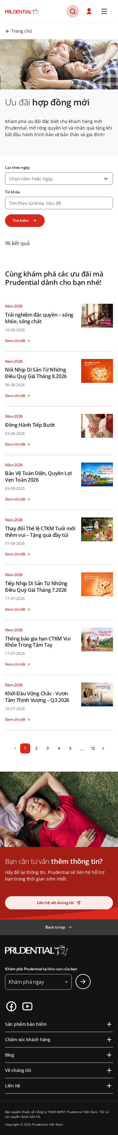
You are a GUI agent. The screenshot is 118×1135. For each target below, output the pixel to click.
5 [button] (70, 748)
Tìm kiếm (20, 220)
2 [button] (36, 748)
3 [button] (48, 748)
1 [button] (25, 748)
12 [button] (93, 748)
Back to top (55, 927)
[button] (89, 11)
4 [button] (59, 748)
